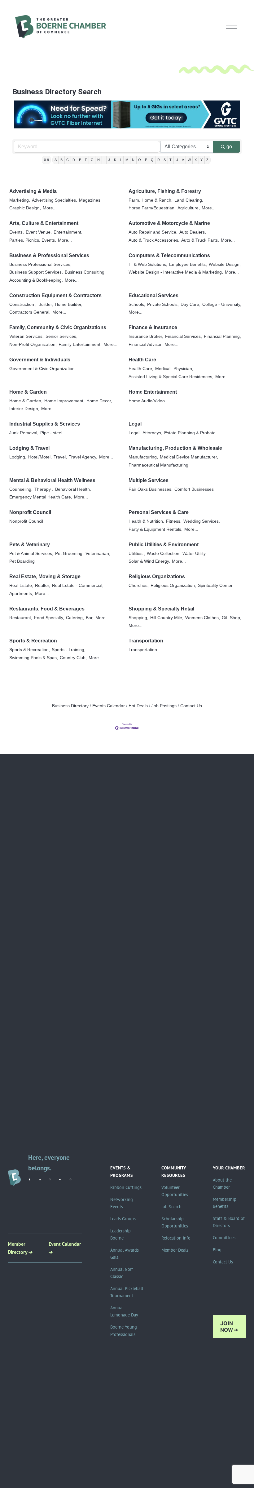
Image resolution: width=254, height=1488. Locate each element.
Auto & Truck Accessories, (154, 240)
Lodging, (17, 457)
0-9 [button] (46, 160)
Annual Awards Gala (124, 1253)
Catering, (75, 617)
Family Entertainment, (80, 344)
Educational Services (153, 295)
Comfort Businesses (194, 489)
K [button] (115, 160)
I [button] (103, 160)
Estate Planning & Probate (190, 433)
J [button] (109, 160)
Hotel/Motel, (40, 457)
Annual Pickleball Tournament (126, 1292)
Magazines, (90, 200)
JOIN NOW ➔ (229, 1326)
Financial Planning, (222, 336)
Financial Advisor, (146, 344)
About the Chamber (222, 1183)
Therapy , (43, 489)
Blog (217, 1250)
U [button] (177, 160)
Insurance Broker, (146, 336)
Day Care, (190, 304)
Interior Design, (24, 408)
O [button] (139, 160)
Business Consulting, (85, 272)
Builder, (45, 304)
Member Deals (174, 1250)
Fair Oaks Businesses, (151, 489)
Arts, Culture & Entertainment (43, 223)
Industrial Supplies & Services (44, 424)
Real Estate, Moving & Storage (45, 576)
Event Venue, (39, 232)
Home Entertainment (153, 392)
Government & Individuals (39, 359)
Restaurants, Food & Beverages (47, 608)
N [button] (133, 160)
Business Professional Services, (40, 264)
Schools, (137, 304)
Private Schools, (163, 304)
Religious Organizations (157, 576)
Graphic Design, (25, 208)
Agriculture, (188, 208)
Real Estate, (21, 585)
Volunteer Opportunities (174, 1191)
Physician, (183, 368)
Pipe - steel (51, 433)
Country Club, (73, 657)
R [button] (158, 160)
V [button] (183, 160)
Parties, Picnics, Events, (32, 240)
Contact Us (191, 706)
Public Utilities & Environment (164, 544)
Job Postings (164, 706)
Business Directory (70, 706)
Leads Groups (123, 1219)
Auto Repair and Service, (153, 232)
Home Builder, (68, 304)
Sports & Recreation (33, 640)
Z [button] (207, 160)
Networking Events (121, 1203)
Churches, (139, 585)
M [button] (126, 160)
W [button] (189, 160)
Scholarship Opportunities (174, 1222)
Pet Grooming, (69, 553)
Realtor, (42, 585)
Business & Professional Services (49, 255)
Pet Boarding (22, 561)
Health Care (142, 359)
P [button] (146, 160)
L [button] (121, 160)
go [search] (229, 146)
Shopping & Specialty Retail (161, 608)
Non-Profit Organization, (33, 344)
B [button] (61, 160)
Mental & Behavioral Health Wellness (52, 480)
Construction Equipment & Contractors (55, 295)
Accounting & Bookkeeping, (36, 280)
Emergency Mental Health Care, (40, 497)
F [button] (86, 160)
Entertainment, (68, 232)
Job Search (171, 1206)
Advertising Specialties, (54, 200)
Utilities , (137, 553)
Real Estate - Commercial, (77, 585)
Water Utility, (194, 553)
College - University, (221, 304)
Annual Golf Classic (121, 1273)
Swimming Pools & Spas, (33, 657)
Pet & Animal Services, (31, 553)
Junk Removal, (23, 433)
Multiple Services (149, 480)
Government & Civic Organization (42, 368)
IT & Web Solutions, (148, 264)
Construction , (23, 304)
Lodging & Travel (29, 448)
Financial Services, (183, 336)
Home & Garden (28, 392)
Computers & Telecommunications (169, 255)
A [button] (56, 160)
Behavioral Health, (73, 489)
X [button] (196, 160)
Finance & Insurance (153, 327)
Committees (224, 1237)
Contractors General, (29, 312)
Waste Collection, (164, 553)
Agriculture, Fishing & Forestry (165, 191)
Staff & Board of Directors (229, 1222)
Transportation (146, 640)
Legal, (135, 433)
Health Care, (141, 368)
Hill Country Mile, (166, 617)
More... (50, 208)
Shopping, (138, 617)
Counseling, (21, 489)
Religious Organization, (173, 585)
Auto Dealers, (192, 232)
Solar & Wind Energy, (149, 561)
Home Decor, (99, 401)
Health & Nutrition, (146, 521)
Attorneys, (152, 433)
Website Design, (225, 264)
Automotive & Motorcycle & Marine (169, 223)
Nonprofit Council (30, 512)
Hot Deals (138, 706)
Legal (135, 424)
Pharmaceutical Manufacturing (158, 465)
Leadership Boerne (120, 1234)
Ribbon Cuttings (126, 1187)
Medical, (163, 368)
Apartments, (21, 593)
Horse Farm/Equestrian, (152, 208)
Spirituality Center (215, 585)
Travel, (60, 457)
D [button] (73, 160)
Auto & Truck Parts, (200, 240)
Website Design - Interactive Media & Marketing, (176, 272)
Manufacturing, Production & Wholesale (175, 448)
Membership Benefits (224, 1202)
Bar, (90, 617)
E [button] (80, 160)
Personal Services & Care (159, 512)
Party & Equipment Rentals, (155, 529)
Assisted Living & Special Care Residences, (171, 376)
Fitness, (174, 521)
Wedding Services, (201, 521)
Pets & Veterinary (29, 544)
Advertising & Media (33, 191)
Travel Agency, (83, 457)
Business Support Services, (36, 272)
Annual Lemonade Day (124, 1311)
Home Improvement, (64, 401)
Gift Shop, (231, 617)
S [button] (165, 160)
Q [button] (152, 160)
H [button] (98, 160)
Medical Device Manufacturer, (189, 457)
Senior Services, (61, 336)
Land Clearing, (188, 200)
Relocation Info (175, 1238)
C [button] (67, 160)
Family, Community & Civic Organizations (57, 327)
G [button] (92, 160)
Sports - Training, (68, 649)
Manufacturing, (143, 457)
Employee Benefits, (188, 264)
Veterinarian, (97, 553)
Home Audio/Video (147, 401)
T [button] (170, 160)
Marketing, (19, 200)
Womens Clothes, (202, 617)
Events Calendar (108, 706)
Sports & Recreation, (29, 649)
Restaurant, (20, 617)
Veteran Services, (26, 336)
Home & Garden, (25, 401)
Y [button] (201, 160)
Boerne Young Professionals (123, 1330)
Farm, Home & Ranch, (151, 200)
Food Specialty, (49, 617)
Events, (16, 232)
